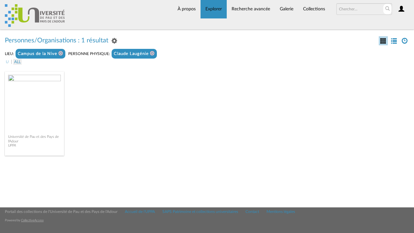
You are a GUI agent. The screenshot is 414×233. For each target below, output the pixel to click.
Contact (252, 212)
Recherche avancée (251, 9)
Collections (314, 9)
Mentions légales (281, 212)
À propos (187, 9)
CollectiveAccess (32, 220)
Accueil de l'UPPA (140, 212)
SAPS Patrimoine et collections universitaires (200, 212)
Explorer (213, 9)
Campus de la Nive (38, 54)
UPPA (12, 145)
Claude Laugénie (132, 54)
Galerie (286, 9)
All (17, 62)
